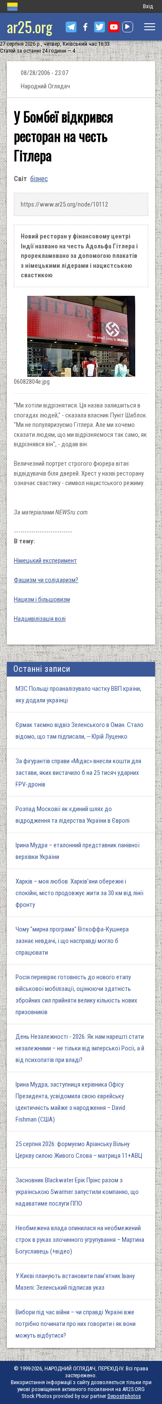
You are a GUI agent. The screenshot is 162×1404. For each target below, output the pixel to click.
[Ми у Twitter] (99, 27)
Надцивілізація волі (40, 619)
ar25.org (29, 27)
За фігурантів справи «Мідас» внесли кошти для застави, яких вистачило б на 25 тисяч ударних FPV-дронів (78, 772)
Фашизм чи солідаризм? (46, 580)
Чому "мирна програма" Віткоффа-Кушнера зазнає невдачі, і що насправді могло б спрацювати (72, 940)
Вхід (148, 6)
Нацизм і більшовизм (42, 599)
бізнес (39, 179)
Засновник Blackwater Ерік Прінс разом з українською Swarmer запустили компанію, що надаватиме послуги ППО (77, 1191)
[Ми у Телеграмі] (71, 27)
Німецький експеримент (45, 560)
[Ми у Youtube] (113, 27)
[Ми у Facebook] (85, 27)
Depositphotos (124, 1396)
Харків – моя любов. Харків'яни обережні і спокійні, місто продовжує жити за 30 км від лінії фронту (79, 893)
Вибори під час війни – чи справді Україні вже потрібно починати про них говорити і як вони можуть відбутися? (76, 1323)
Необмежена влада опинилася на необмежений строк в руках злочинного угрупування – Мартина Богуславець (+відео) (80, 1239)
